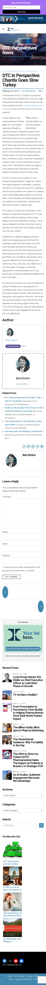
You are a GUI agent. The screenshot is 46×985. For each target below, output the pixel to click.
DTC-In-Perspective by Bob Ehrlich (20, 71)
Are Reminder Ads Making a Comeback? (24, 431)
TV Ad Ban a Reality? (25, 694)
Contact (9, 976)
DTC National (19, 976)
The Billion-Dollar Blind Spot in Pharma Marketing (28, 729)
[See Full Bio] (28, 384)
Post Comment (11, 577)
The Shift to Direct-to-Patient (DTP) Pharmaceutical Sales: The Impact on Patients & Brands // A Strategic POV (28, 760)
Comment (6, 497)
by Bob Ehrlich (29, 91)
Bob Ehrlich (11, 340)
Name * (5, 532)
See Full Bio (21, 384)
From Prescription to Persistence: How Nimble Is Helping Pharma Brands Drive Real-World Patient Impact (28, 712)
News (11, 979)
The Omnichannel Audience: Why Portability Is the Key (28, 742)
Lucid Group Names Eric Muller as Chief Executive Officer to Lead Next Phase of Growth (28, 681)
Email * (5, 544)
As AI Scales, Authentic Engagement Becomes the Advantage (26, 777)
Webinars (38, 976)
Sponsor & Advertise (23, 979)
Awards (29, 976)
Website (6, 555)
